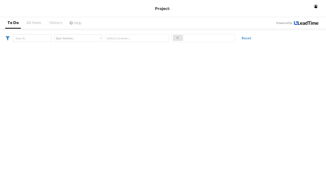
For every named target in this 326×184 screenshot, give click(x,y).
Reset (246, 38)
